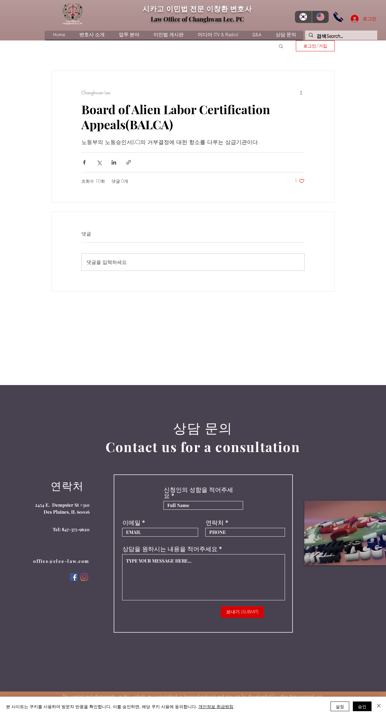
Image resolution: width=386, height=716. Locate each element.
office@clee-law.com (61, 561)
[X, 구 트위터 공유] (99, 162)
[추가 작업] (301, 92)
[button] (281, 45)
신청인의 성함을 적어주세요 (198, 492)
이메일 (131, 522)
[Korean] (303, 17)
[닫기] (378, 706)
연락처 (215, 522)
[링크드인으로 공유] (114, 162)
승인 (362, 706)
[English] (320, 17)
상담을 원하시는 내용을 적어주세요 (169, 549)
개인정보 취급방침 (215, 706)
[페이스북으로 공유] (84, 162)
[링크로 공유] (128, 162)
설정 (340, 706)
